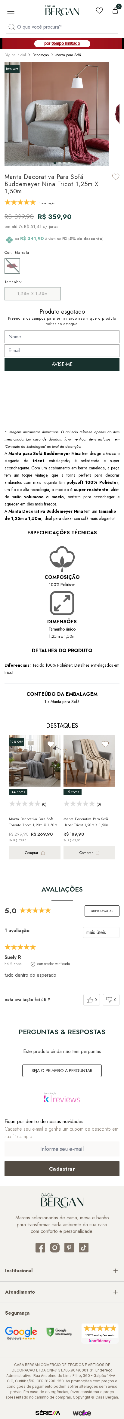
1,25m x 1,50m (32, 293)
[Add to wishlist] (115, 177)
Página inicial (15, 55)
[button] (55, 163)
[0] (115, 11)
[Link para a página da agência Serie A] (48, 1413)
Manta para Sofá (68, 55)
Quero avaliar (102, 911)
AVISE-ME (62, 364)
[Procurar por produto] (11, 27)
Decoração (41, 55)
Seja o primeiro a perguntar (62, 1070)
